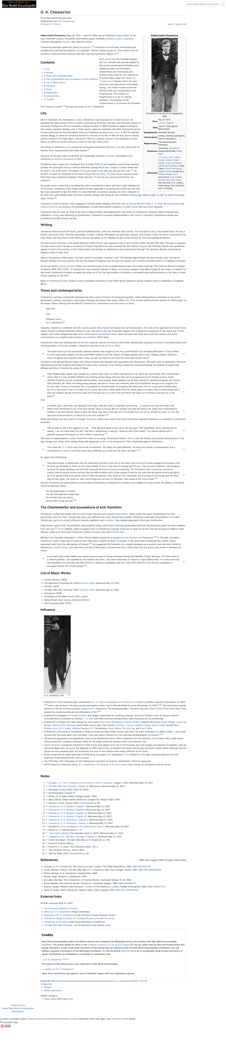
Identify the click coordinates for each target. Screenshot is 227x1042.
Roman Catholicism (64, 159)
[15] (56, 528)
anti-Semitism (131, 537)
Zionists (65, 547)
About (55, 4)
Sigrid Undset (158, 725)
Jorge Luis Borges (173, 163)
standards (47, 944)
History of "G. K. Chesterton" (59, 969)
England (169, 123)
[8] (148, 357)
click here (126, 951)
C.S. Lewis (162, 157)
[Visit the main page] (19, 3)
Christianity (126, 702)
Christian (109, 156)
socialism (109, 520)
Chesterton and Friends (55, 921)
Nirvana (137, 466)
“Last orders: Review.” (59, 833)
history (66, 959)
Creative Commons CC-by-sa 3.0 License (108, 944)
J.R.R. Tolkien (174, 157)
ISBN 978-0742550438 (126, 890)
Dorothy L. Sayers (125, 725)
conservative (106, 81)
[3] (64, 106)
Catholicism (174, 148)
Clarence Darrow (49, 206)
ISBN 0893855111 (127, 883)
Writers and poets (53, 990)
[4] (88, 150)
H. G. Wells (157, 203)
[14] (74, 500)
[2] (118, 53)
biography (128, 38)
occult (117, 147)
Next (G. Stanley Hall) (177, 24)
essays (152, 231)
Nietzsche (141, 463)
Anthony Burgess (165, 174)
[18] (85, 565)
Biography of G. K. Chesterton (59, 915)
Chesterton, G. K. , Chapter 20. (67, 813)
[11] (106, 434)
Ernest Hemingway (173, 168)
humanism (92, 419)
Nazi (145, 547)
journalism (110, 38)
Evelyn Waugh (168, 722)
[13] (155, 478)
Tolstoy (102, 466)
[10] (107, 415)
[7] (63, 322)
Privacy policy (18, 1005)
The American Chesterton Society (61, 908)
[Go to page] (223, 4)
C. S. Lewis (98, 702)
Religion (48, 987)
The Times (130, 300)
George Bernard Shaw (95, 174)
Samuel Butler (89, 337)
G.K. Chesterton (66, 21)
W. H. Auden (65, 728)
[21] (99, 711)
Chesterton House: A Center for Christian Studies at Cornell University (79, 918)
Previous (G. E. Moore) (51, 24)
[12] (139, 450)
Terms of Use (117, 1018)
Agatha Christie (165, 171)
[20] (160, 705)
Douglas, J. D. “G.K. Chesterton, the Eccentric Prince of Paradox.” (80, 782)
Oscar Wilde (84, 334)
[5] (132, 170)
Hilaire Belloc (121, 514)
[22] (161, 734)
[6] (56, 198)
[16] (155, 537)
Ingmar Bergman (52, 745)
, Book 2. (85, 826)
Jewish (56, 547)
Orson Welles (176, 177)
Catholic (138, 215)
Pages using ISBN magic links (58, 999)
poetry (119, 38)
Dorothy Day (163, 180)
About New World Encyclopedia (18, 1008)
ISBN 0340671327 (156, 886)
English (119, 35)
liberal (129, 78)
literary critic (113, 132)
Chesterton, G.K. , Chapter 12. (73, 836)
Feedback (67, 4)
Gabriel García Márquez (168, 166)
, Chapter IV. (68, 786)
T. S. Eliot (88, 718)
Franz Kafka (175, 180)
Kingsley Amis (51, 728)
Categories (46, 984)
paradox (87, 47)
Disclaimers (18, 1011)
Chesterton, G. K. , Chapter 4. (67, 809)
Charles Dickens (67, 266)
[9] (54, 395)
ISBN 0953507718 (141, 866)
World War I (104, 167)
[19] (45, 705)
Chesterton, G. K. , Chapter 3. (68, 819)
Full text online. (87, 583)
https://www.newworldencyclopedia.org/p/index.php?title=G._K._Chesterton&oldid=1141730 (101, 981)
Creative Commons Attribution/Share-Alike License (52, 1018)
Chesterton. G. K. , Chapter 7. (67, 806)
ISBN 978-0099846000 (149, 869)
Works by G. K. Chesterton (57, 911)
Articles (44, 4)
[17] (90, 544)
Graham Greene (165, 160)
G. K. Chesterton (53, 959)
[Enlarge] (69, 695)
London (161, 123)
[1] (93, 47)
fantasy (66, 41)
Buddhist (168, 469)
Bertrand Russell (172, 203)
